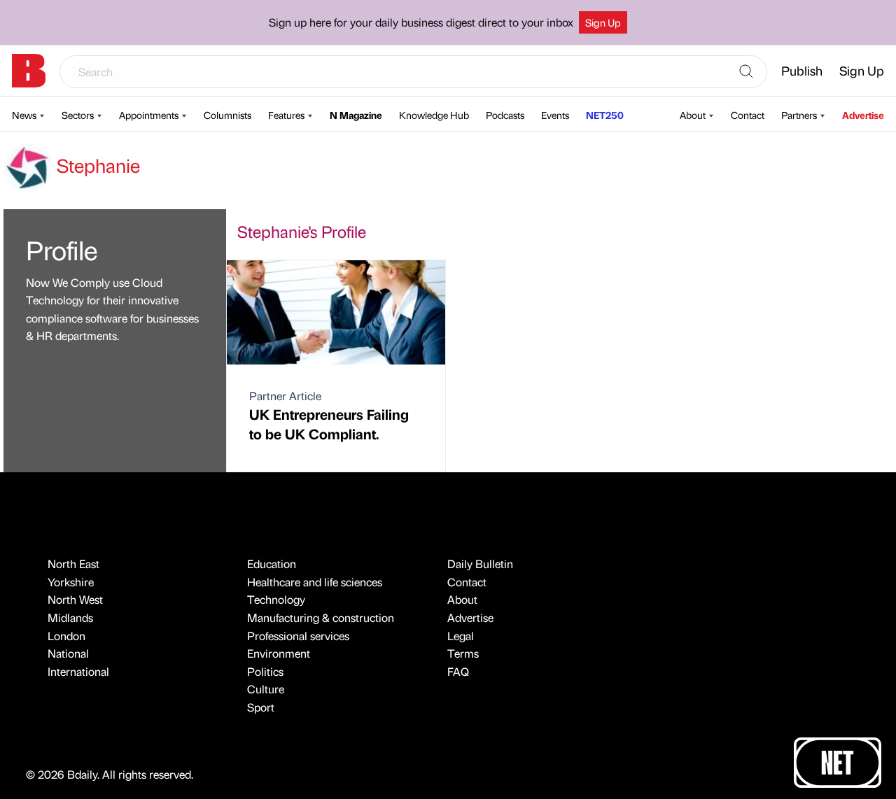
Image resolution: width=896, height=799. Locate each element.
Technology (276, 599)
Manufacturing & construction (320, 617)
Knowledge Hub (434, 114)
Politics (265, 671)
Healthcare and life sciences (314, 581)
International (78, 671)
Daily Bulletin (480, 563)
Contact (747, 114)
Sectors (78, 114)
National (68, 653)
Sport (260, 707)
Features (286, 114)
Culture (265, 688)
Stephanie (96, 165)
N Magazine (356, 114)
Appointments (148, 114)
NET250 (605, 114)
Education (271, 563)
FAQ (458, 671)
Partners (799, 114)
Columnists (227, 114)
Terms (463, 653)
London (66, 635)
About (693, 114)
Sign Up (603, 22)
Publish (801, 70)
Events (555, 114)
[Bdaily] (29, 70)
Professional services (298, 635)
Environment (278, 653)
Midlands (70, 617)
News (24, 114)
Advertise (863, 114)
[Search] (746, 72)
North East (73, 563)
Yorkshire (71, 581)
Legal (460, 635)
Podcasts (505, 114)
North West (75, 599)
